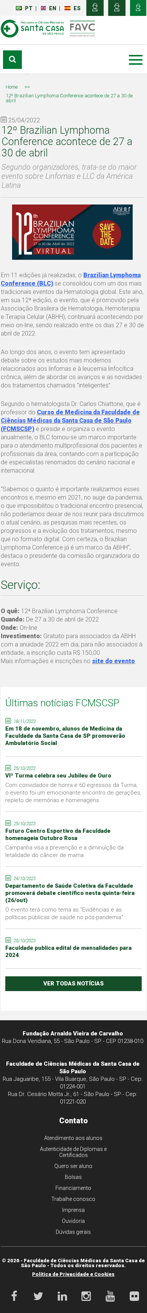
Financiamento (73, 1188)
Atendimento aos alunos (73, 1138)
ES (77, 8)
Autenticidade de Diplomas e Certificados (73, 1152)
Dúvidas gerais (73, 1232)
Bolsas (73, 1177)
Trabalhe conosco (73, 1199)
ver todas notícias (73, 983)
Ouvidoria (73, 1221)
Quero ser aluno (73, 1166)
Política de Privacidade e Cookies (73, 1274)
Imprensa (73, 1210)
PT (28, 8)
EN (52, 8)
